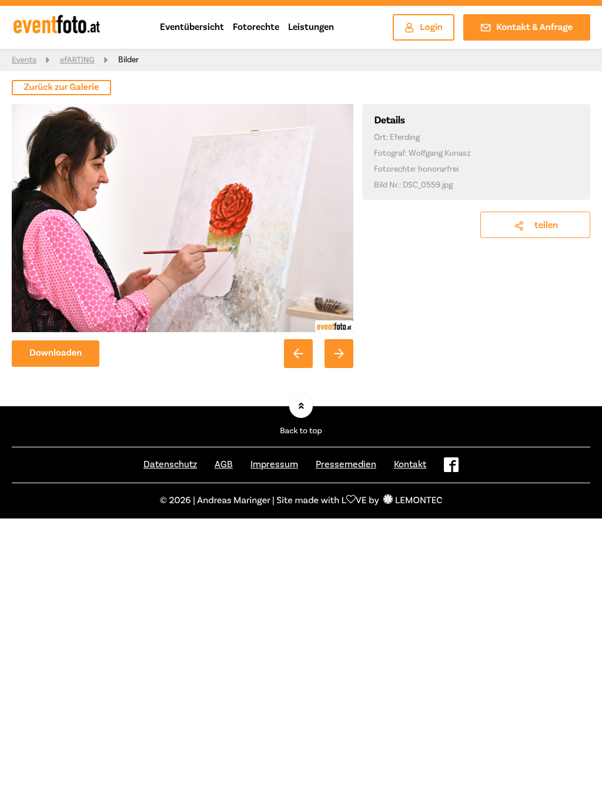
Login (431, 28)
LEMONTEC (418, 501)
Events (24, 60)
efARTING (77, 60)
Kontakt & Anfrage (534, 28)
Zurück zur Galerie (61, 87)
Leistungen (311, 27)
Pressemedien (346, 464)
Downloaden (55, 353)
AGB (224, 464)
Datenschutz (170, 464)
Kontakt (410, 464)
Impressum (274, 464)
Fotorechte (256, 27)
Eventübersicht (192, 27)
